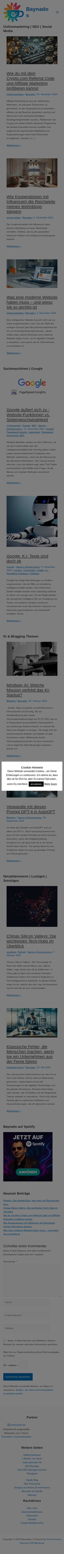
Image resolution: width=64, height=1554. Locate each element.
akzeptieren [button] (36, 784)
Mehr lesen (50, 784)
